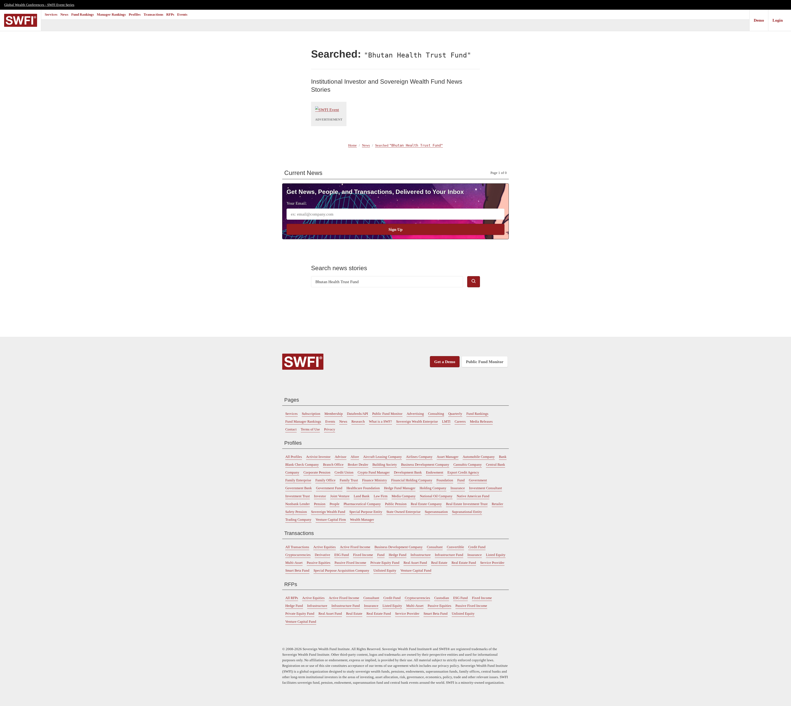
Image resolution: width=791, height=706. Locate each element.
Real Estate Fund (464, 563)
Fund (461, 480)
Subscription (311, 414)
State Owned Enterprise (403, 512)
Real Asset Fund (415, 563)
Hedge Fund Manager (399, 488)
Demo (759, 20)
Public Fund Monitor (484, 361)
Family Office (325, 480)
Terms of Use (310, 429)
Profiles (135, 14)
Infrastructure (421, 555)
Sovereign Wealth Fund (328, 512)
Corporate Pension (316, 472)
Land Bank (362, 496)
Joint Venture (340, 496)
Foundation (444, 480)
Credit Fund (477, 547)
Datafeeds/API (357, 414)
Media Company (404, 496)
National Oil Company (436, 496)
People (334, 504)
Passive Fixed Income (350, 563)
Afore (355, 457)
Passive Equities (318, 563)
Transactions (153, 14)
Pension (319, 504)
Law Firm (380, 496)
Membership (333, 414)
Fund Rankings (82, 14)
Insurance (457, 488)
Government (478, 480)
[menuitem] (51, 14)
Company (292, 472)
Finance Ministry (374, 480)
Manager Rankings (111, 14)
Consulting (436, 414)
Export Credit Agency (463, 472)
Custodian (441, 598)
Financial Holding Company (411, 480)
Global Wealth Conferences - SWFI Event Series (39, 5)
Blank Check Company (302, 465)
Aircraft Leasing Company (382, 457)
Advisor (340, 457)
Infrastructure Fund (449, 555)
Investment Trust (297, 496)
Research (358, 421)
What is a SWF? (380, 421)
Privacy (329, 429)
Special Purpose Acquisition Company (341, 570)
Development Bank (408, 472)
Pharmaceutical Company (362, 504)
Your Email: (297, 203)
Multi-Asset (294, 563)
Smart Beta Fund (297, 570)
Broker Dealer (358, 465)
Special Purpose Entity (365, 512)
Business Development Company (425, 465)
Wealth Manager (362, 520)
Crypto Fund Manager (374, 472)
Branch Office (333, 465)
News (64, 14)
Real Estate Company (426, 504)
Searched (409, 145)
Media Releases (481, 421)
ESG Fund (341, 555)
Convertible (455, 547)
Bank (503, 457)
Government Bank (298, 488)
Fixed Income (363, 555)
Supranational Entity (467, 512)
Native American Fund (473, 496)
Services (51, 14)
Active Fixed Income (355, 547)
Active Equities (324, 547)
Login (777, 20)
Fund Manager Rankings (303, 421)
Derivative (322, 555)
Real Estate (439, 563)
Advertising (415, 414)
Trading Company (298, 520)
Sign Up (395, 229)
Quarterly (455, 414)
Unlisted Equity (384, 570)
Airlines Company (419, 457)
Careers (460, 421)
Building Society (384, 465)
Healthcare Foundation (363, 488)
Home (352, 145)
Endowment (434, 472)
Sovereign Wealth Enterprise (417, 421)
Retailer (497, 504)
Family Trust (349, 480)
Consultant (435, 547)
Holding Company (433, 488)
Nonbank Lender (297, 504)
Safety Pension (296, 512)
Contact (291, 429)
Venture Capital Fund (415, 570)
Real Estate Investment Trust (467, 504)
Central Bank (495, 465)
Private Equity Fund (384, 563)
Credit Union (344, 472)
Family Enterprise (298, 480)
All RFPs (291, 598)
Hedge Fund (397, 555)
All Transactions (297, 547)
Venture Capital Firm (331, 520)
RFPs (170, 14)
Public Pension (396, 504)
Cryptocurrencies (298, 555)
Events (182, 14)
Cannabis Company (467, 465)
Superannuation (436, 512)
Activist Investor (318, 457)
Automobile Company (479, 457)
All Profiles (293, 457)
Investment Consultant (485, 488)
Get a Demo (444, 361)
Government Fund (329, 488)
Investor (320, 496)
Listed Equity (495, 555)
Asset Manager (448, 457)
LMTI (446, 421)
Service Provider (492, 563)
